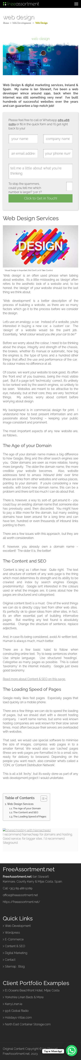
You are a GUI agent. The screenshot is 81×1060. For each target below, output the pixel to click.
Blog (21, 966)
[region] (40, 1030)
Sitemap (10, 966)
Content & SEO (15, 946)
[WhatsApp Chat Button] (71, 1050)
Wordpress (12, 932)
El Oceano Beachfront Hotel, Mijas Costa (32, 990)
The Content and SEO (25, 812)
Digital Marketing (16, 953)
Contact (10, 959)
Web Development (18, 926)
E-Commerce (14, 939)
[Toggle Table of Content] (42, 798)
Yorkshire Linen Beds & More (24, 997)
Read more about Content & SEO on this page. (34, 679)
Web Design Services (20, 804)
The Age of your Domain (27, 808)
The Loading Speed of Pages (29, 816)
